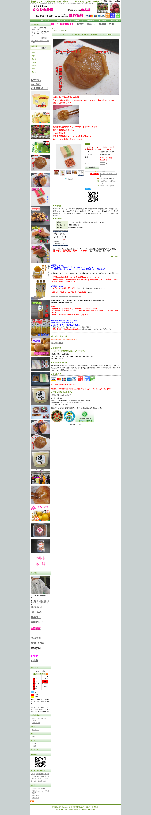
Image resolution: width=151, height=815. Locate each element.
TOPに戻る (78, 424)
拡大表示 (70, 179)
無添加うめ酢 (106, 24)
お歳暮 (34, 660)
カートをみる (44, 20)
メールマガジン (36, 24)
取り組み (37, 612)
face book (37, 642)
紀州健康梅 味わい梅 (39, 776)
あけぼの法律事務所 (38, 788)
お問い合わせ (89, 20)
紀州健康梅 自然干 (42, 774)
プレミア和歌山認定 (57, 343)
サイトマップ (115, 20)
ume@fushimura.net (75, 402)
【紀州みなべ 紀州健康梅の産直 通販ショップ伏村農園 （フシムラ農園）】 (66, 1)
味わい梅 (63, 30)
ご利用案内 (77, 20)
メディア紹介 (35, 715)
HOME (54, 28)
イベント (34, 726)
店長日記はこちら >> (38, 607)
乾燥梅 (34, 62)
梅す (33, 69)
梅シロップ (35, 72)
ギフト (33, 740)
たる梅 (33, 774)
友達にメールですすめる (108, 186)
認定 (32, 733)
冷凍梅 (34, 65)
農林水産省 (35, 798)
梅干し (34, 52)
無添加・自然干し (87, 24)
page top (114, 256)
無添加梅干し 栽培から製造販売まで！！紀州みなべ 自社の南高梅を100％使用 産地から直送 (61, 3)
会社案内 (97, 807)
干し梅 (34, 59)
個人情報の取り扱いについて (60, 807)
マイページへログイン (61, 20)
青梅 (33, 56)
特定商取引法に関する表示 (82, 807)
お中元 (34, 743)
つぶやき (36, 638)
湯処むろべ (35, 795)
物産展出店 (35, 730)
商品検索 (34, 46)
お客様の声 (102, 20)
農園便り (36, 617)
